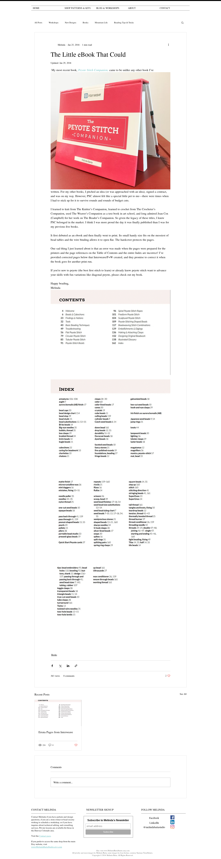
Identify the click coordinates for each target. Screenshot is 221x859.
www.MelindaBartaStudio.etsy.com (117, 850)
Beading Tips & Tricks (124, 22)
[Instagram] (172, 827)
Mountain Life (101, 22)
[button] (182, 22)
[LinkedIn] (172, 822)
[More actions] (168, 45)
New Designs (70, 22)
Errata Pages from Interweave (56, 732)
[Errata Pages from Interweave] (58, 713)
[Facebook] (172, 817)
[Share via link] (75, 665)
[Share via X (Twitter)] (60, 665)
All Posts (38, 22)
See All (183, 693)
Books (85, 22)
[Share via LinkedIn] (68, 665)
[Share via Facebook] (52, 665)
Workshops (53, 22)
